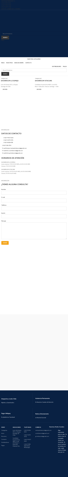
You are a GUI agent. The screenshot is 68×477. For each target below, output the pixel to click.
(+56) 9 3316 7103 (6, 145)
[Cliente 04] (34, 363)
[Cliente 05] (34, 354)
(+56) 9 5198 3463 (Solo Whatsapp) (27, 445)
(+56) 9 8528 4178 (8, 142)
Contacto (4, 439)
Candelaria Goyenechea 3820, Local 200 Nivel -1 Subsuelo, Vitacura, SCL (16, 442)
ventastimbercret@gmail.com (39, 430)
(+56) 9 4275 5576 (6, 7)
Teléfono (3, 205)
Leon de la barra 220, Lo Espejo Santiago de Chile (17, 433)
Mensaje (3, 221)
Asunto (3, 213)
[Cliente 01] (34, 389)
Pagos (3, 445)
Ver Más (5, 89)
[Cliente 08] (34, 327)
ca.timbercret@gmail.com (39, 433)
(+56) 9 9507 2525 (6, 5)
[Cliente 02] (34, 380)
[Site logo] (12, 20)
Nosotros (4, 436)
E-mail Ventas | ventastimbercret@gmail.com (14, 148)
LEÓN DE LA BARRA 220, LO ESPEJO (10, 9)
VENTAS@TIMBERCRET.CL (8, 1)
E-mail (3, 197)
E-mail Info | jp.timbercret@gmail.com (12, 153)
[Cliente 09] (34, 318)
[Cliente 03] (34, 371)
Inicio (2, 433)
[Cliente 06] (34, 345)
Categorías (4, 430)
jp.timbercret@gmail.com (39, 436)
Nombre (3, 189)
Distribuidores (5, 442)
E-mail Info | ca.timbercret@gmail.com (12, 150)
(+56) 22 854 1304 (6, 3)
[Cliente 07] (34, 336)
